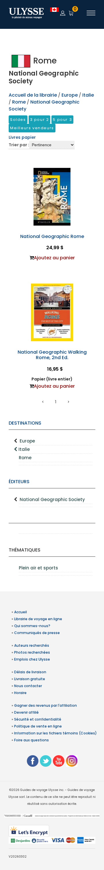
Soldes (18, 119)
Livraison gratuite (29, 678)
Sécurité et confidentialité (37, 719)
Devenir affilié (26, 712)
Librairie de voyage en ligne (38, 618)
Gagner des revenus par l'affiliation (45, 705)
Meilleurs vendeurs (32, 128)
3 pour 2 (39, 119)
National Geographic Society (52, 499)
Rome (25, 458)
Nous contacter (28, 685)
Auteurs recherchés (31, 645)
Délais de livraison (30, 672)
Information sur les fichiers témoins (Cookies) (55, 733)
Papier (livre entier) (52, 379)
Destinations (25, 423)
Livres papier (22, 137)
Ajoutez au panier (54, 257)
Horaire (20, 692)
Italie (24, 449)
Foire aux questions (31, 740)
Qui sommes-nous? (32, 625)
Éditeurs (19, 481)
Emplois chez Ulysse (32, 659)
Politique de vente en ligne (38, 726)
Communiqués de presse (37, 632)
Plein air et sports (38, 568)
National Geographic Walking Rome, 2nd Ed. (52, 355)
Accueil (20, 612)
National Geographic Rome (52, 236)
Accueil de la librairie (33, 95)
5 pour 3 (62, 119)
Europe (27, 441)
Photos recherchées (32, 652)
